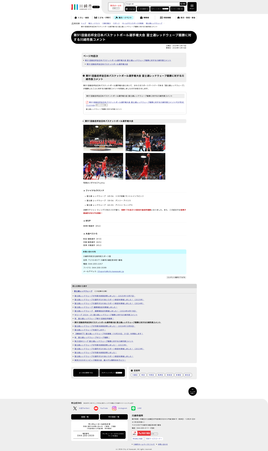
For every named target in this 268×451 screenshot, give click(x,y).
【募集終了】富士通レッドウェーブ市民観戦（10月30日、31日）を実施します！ (109, 334)
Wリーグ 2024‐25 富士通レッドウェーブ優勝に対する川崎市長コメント (106, 315)
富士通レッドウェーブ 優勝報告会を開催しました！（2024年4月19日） (106, 311)
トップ (83, 23)
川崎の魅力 (106, 23)
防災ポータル (116, 7)
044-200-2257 (95, 264)
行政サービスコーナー (154, 438)
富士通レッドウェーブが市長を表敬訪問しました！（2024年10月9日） (105, 326)
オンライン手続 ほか (177, 8)
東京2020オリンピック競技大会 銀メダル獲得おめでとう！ (100, 360)
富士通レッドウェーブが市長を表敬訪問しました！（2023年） (101, 345)
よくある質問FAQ (86, 373)
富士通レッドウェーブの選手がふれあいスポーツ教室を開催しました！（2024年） (109, 303)
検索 (183, 4)
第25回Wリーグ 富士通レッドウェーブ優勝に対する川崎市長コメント (104, 341)
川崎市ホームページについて (144, 444)
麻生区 (188, 375)
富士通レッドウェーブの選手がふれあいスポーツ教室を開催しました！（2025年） (109, 300)
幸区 (143, 375)
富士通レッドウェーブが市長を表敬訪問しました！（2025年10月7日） (105, 296)
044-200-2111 (143, 428)
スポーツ (116, 23)
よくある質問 (143, 8)
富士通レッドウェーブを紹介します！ (90, 330)
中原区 (151, 375)
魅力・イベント (94, 23)
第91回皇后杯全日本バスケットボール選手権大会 (107, 64)
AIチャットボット (159, 8)
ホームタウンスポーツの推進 (133, 23)
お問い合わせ (163, 444)
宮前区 (169, 375)
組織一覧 (85, 417)
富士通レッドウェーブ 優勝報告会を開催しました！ (96, 307)
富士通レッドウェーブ (154, 23)
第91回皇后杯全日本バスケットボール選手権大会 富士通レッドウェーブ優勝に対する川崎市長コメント (128, 60)
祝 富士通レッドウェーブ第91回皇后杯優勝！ (94, 318)
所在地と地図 (138, 438)
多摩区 (178, 375)
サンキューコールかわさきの (113, 435)
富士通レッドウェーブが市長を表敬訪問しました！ (96, 352)
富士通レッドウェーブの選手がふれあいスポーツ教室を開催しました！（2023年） (109, 349)
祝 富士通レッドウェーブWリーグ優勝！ (92, 337)
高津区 (160, 375)
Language (131, 8)
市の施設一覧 (113, 417)
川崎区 (135, 375)
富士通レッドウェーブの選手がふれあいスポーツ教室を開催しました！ (104, 356)
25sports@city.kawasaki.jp (110, 271)
